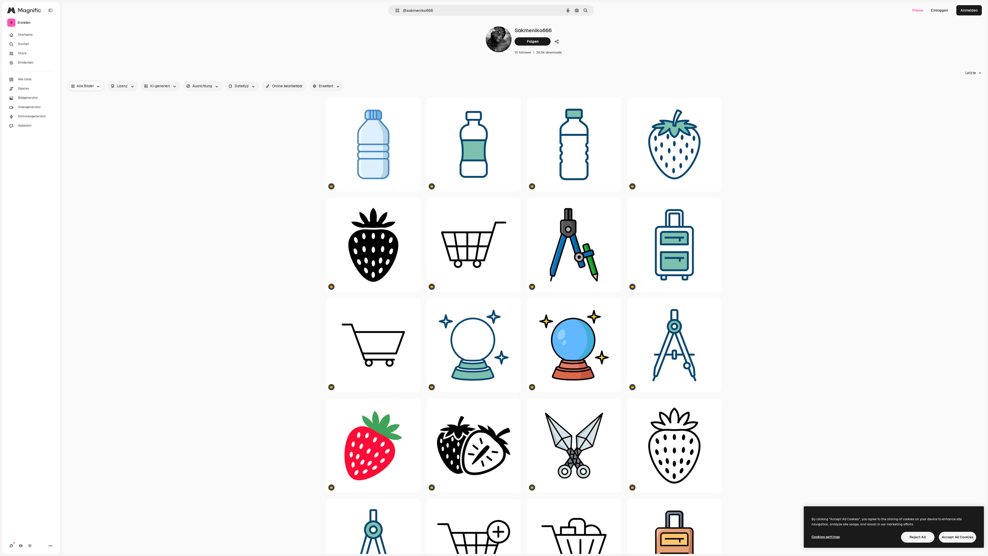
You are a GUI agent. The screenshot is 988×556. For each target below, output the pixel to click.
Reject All (918, 537)
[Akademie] (20, 546)
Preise (917, 10)
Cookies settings (825, 537)
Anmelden (969, 10)
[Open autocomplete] (395, 10)
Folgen (533, 41)
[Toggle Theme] (30, 546)
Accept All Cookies (957, 537)
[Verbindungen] (11, 546)
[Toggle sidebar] (50, 10)
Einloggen (939, 10)
